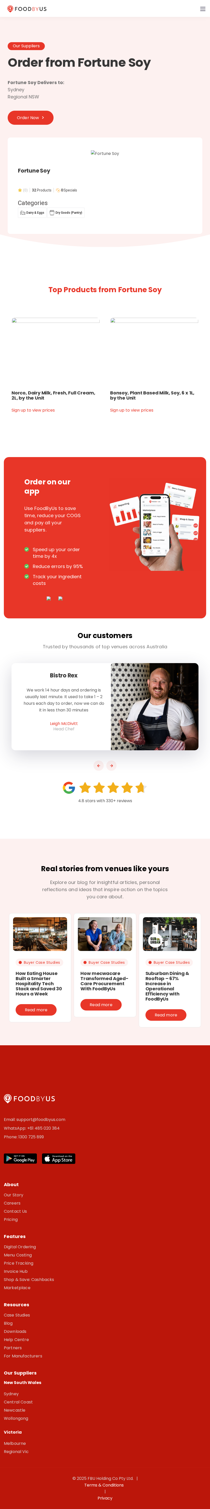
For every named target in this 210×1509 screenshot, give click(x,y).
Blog (8, 1323)
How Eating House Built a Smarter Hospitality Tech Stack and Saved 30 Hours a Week (39, 983)
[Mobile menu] (202, 9)
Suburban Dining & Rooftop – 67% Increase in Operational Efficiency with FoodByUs (167, 986)
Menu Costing (18, 1255)
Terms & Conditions (105, 1485)
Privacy (105, 1498)
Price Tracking (18, 1263)
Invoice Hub (16, 1271)
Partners (13, 1348)
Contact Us (15, 1211)
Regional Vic (16, 1452)
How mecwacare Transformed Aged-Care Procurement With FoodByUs (104, 981)
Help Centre (16, 1340)
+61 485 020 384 (43, 1128)
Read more (36, 1010)
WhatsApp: (15, 1128)
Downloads (15, 1331)
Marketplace (17, 1288)
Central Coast (18, 1402)
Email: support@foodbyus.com (34, 1119)
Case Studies (17, 1315)
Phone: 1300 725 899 (24, 1137)
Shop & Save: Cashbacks (29, 1280)
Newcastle (14, 1410)
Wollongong (16, 1418)
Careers (12, 1203)
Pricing (11, 1219)
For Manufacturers (23, 1356)
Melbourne (15, 1443)
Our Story (13, 1195)
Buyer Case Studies (42, 962)
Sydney (11, 1394)
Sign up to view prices (33, 410)
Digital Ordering (20, 1247)
